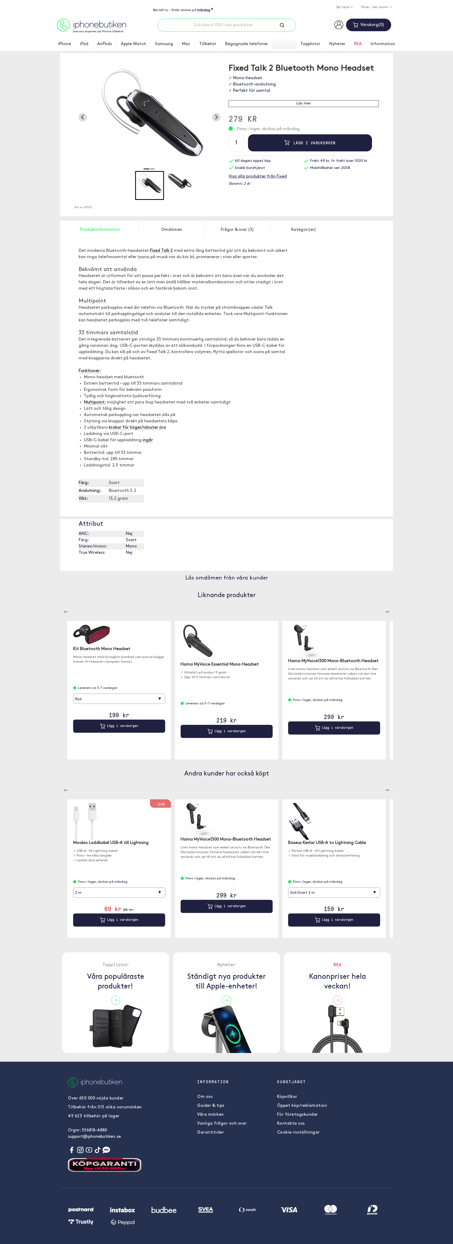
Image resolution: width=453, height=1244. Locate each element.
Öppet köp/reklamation (302, 1106)
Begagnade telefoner (246, 44)
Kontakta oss (291, 1123)
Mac (186, 44)
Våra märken (210, 1115)
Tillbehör (207, 44)
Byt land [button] (343, 7)
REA (358, 44)
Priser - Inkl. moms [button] (375, 7)
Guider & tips (210, 1106)
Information (383, 44)
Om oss (205, 1097)
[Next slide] (216, 117)
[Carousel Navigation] (62, 609)
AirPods (104, 44)
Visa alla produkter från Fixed (258, 176)
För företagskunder (297, 1115)
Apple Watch (133, 44)
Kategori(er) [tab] (303, 230)
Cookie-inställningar (298, 1132)
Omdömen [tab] (171, 230)
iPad (84, 44)
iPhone (64, 44)
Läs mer (303, 103)
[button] (149, 185)
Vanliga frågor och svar (222, 1123)
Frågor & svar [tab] (237, 230)
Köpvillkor (287, 1097)
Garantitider (210, 1132)
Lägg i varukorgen (313, 143)
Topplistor (310, 44)
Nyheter (337, 44)
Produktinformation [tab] (100, 230)
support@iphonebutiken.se (94, 1137)
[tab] (146, 169)
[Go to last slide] (83, 117)
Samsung (164, 44)
